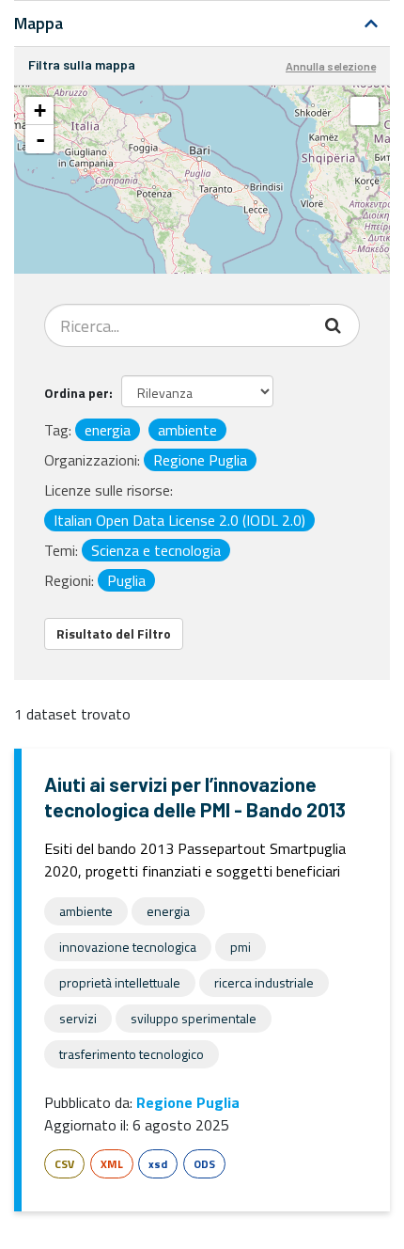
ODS (204, 1164)
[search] (335, 325)
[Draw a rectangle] (364, 111)
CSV (64, 1164)
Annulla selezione (331, 65)
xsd (157, 1164)
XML (112, 1164)
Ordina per (76, 393)
